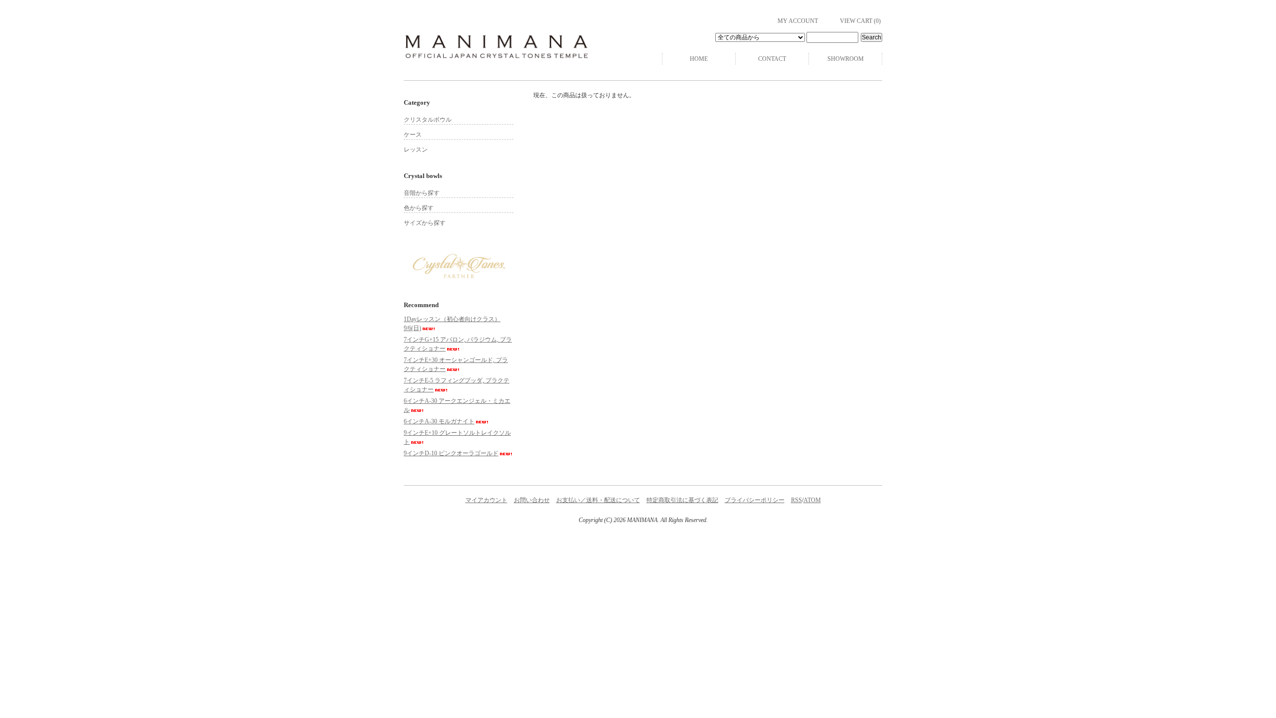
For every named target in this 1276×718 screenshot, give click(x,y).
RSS (796, 500)
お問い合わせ (532, 500)
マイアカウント (486, 500)
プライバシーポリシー (755, 500)
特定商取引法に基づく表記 (682, 500)
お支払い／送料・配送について (598, 500)
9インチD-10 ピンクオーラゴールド (451, 453)
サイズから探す (425, 222)
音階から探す (422, 192)
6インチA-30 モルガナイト (439, 421)
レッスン (416, 149)
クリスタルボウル (428, 119)
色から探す (419, 207)
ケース (413, 134)
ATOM (812, 500)
